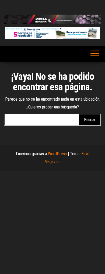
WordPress (57, 153)
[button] (52, 33)
